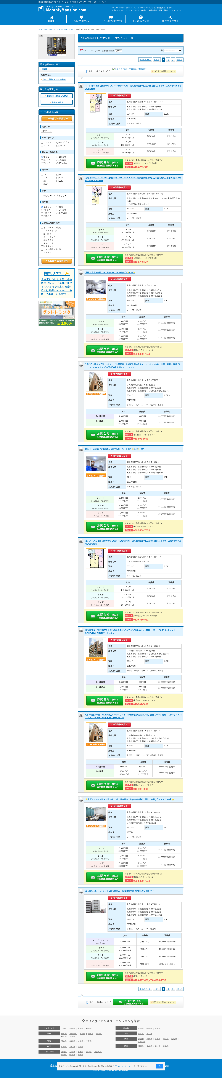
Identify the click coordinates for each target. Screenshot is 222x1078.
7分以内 (46, 163)
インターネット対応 (52, 227)
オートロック (49, 237)
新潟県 (157, 1028)
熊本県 (80, 1052)
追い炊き (47, 234)
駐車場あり (48, 246)
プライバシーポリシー (123, 1066)
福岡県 (64, 1052)
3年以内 (46, 210)
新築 (61, 207)
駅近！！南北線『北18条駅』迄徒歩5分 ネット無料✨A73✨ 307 (114, 449)
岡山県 (80, 1047)
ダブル (46, 145)
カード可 (47, 252)
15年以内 (63, 213)
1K (60, 174)
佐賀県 (72, 1055)
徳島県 (166, 1046)
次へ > (179, 60)
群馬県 (72, 1036)
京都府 (157, 1039)
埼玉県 (82, 1034)
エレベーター (49, 243)
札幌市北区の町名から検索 (54, 79)
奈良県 (166, 1039)
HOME (51, 21)
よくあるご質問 (140, 21)
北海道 (71, 29)
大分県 (89, 1052)
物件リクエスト (170, 21)
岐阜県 (80, 1041)
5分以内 (62, 160)
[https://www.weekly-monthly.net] (56, 38)
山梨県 (141, 1028)
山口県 (72, 1047)
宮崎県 (72, 1052)
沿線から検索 (57, 102)
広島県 (64, 1047)
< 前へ (156, 60)
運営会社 (55, 1065)
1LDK (61, 178)
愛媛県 (149, 1046)
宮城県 (80, 1028)
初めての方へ (81, 21)
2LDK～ (46, 184)
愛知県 (64, 1041)
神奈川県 (73, 1034)
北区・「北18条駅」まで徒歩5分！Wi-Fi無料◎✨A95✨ (110, 272)
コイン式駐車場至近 (52, 249)
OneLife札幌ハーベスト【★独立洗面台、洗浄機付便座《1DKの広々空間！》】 (120, 891)
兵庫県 (149, 1039)
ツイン (62, 145)
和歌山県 (141, 1042)
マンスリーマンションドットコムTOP (53, 29)
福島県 (89, 1028)
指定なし (47, 157)
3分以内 (46, 160)
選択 (81, 87)
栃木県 (64, 1036)
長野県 (149, 1028)
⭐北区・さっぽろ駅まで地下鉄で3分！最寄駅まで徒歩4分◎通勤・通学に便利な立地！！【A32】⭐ (129, 799)
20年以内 (47, 216)
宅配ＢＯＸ (48, 240)
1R (44, 174)
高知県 (157, 1046)
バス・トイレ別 (50, 230)
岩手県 (72, 1028)
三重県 (89, 1041)
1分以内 (62, 157)
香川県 (141, 1046)
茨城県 (99, 1034)
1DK (45, 178)
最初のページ (145, 60)
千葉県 (90, 1034)
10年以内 (47, 213)
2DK (61, 181)
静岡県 (72, 1041)
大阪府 (141, 1039)
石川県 (149, 1034)
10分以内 (63, 163)
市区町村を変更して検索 (57, 96)
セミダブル (64, 142)
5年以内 (62, 210)
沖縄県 (80, 1055)
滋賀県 (174, 1039)
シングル (47, 142)
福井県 (141, 1034)
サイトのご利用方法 (111, 21)
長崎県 (64, 1055)
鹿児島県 (98, 1052)
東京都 (64, 1034)
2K (44, 181)
